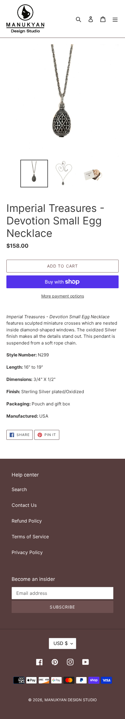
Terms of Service (30, 536)
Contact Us (24, 505)
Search (19, 489)
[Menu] (115, 18)
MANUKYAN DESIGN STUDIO (70, 699)
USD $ (60, 643)
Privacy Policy (27, 552)
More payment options (62, 295)
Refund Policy (27, 521)
